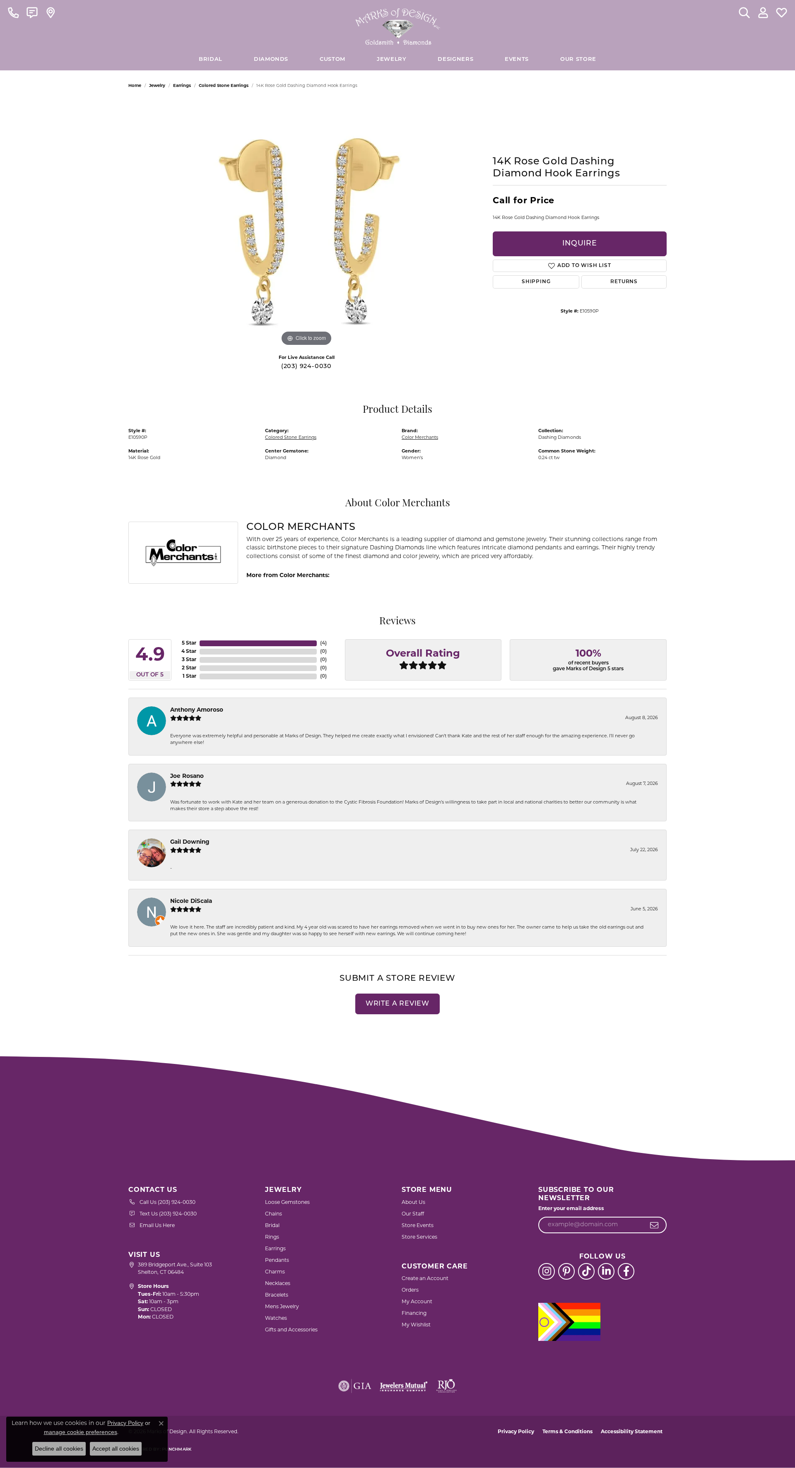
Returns (624, 281)
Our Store (578, 59)
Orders (410, 1290)
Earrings (182, 86)
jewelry (157, 86)
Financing (414, 1313)
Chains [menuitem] (273, 1214)
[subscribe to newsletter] (654, 1225)
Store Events (418, 1225)
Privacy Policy (516, 1431)
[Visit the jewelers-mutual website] (403, 1386)
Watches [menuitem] (276, 1318)
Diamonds (271, 59)
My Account (417, 1302)
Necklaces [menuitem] (277, 1283)
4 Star (188, 651)
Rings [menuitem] (272, 1237)
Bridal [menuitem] (272, 1225)
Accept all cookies (115, 1448)
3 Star (189, 659)
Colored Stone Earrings (223, 86)
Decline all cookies (59, 1448)
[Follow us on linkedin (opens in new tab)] (606, 1271)
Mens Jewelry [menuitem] (282, 1306)
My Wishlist (416, 1325)
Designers (455, 59)
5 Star (189, 643)
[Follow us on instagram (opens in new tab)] (546, 1271)
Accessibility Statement (631, 1431)
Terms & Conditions (567, 1431)
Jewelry (391, 59)
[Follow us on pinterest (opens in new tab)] (566, 1271)
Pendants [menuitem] (277, 1260)
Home (134, 86)
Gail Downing (190, 842)
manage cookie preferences (80, 1432)
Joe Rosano (187, 776)
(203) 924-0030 (306, 366)
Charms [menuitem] (275, 1272)
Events (517, 59)
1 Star (189, 676)
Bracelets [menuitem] (276, 1295)
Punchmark (176, 1449)
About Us (413, 1202)
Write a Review (397, 1004)
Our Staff (413, 1214)
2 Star (189, 668)
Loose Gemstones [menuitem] (287, 1202)
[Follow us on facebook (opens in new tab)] (626, 1271)
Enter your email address (571, 1208)
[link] (13, 12)
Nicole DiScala (191, 901)
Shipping (536, 281)
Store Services (419, 1237)
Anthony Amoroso (196, 710)
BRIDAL (210, 59)
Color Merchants (420, 438)
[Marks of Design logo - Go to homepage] (397, 24)
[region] (306, 224)
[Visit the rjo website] (446, 1386)
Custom (332, 59)
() (323, 643)
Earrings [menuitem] (275, 1249)
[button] (744, 12)
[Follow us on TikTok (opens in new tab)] (586, 1271)
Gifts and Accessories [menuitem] (291, 1330)
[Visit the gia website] (354, 1386)
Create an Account (425, 1278)
